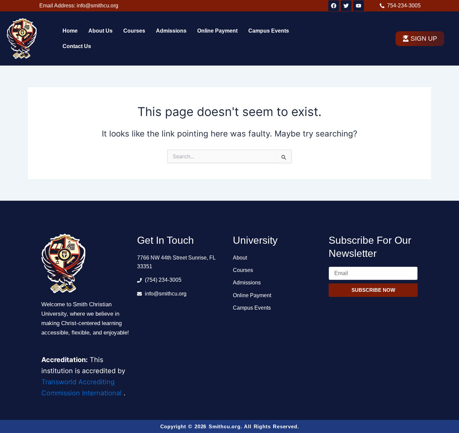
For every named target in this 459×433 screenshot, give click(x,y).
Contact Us (76, 46)
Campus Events (268, 31)
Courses (134, 31)
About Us (100, 31)
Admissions (171, 31)
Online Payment (217, 31)
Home (70, 31)
